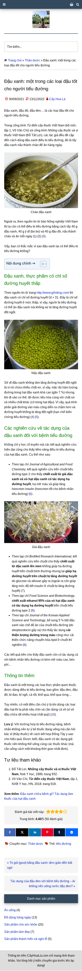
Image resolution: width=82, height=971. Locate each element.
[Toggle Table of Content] (41, 264)
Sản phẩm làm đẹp (17, 931)
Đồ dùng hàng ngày (17, 917)
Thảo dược (32, 60)
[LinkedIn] (35, 832)
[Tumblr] (59, 832)
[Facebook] (10, 832)
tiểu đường (63, 843)
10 (53, 714)
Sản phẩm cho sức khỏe (20, 924)
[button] (48, 811)
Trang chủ (15, 60)
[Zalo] (71, 832)
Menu (41, 4)
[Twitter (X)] (22, 832)
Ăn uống (10, 910)
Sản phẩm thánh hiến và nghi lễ (25, 939)
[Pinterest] (47, 832)
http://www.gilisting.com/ (53, 292)
